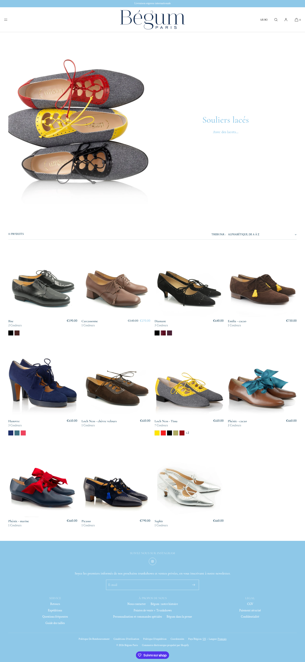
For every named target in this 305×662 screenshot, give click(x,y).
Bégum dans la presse (179, 617)
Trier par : (218, 234)
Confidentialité (250, 617)
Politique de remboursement (94, 639)
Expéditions (55, 610)
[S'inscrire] (193, 585)
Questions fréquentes (55, 617)
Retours (55, 604)
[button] (276, 19)
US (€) (263, 19)
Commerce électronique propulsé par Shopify (165, 645)
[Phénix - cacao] (262, 382)
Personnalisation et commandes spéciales (137, 617)
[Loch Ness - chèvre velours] (116, 382)
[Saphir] (189, 482)
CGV (250, 604)
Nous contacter (136, 604)
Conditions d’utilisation (126, 639)
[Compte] (285, 19)
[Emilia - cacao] (262, 282)
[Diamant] (189, 282)
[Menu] (9, 19)
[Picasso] (116, 482)
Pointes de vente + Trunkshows (153, 610)
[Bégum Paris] (152, 19)
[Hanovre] (42, 382)
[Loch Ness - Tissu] (189, 382)
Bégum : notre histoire (164, 604)
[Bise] (42, 282)
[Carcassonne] (116, 282)
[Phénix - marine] (42, 482)
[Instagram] (152, 561)
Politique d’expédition (155, 639)
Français (222, 639)
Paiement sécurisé (250, 610)
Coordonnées (177, 639)
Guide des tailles (55, 623)
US (204, 639)
